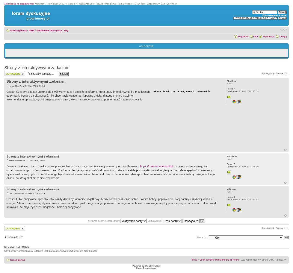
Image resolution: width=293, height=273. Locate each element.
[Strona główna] (30, 11)
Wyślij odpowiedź (13, 72)
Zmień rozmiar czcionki (283, 30)
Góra (285, 150)
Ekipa (194, 259)
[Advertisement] (185, 121)
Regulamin (242, 36)
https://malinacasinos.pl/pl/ (157, 166)
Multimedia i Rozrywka (49, 30)
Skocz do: (201, 237)
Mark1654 (20, 160)
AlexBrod (19, 86)
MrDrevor (19, 193)
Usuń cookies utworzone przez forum (219, 259)
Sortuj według (155, 221)
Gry (66, 30)
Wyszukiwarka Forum (274, 15)
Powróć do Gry (15, 237)
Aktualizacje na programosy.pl (19, 4)
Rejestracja (268, 36)
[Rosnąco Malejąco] (194, 221)
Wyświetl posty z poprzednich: (104, 221)
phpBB (148, 266)
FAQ (255, 36)
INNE (31, 30)
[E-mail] (229, 97)
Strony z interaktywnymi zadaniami (37, 67)
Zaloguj (283, 36)
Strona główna (18, 30)
